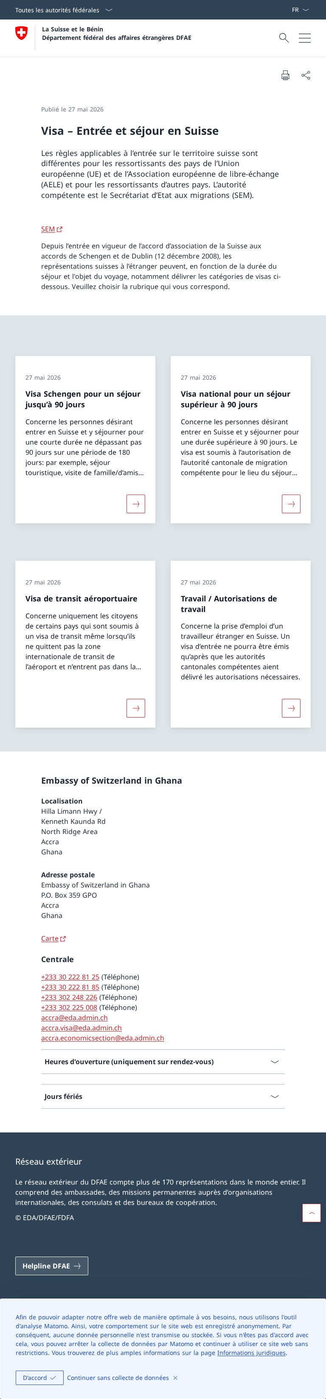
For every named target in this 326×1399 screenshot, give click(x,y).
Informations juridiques (251, 1353)
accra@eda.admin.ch (74, 1017)
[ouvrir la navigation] (305, 38)
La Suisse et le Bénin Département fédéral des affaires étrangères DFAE (116, 33)
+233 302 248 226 (69, 997)
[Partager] (305, 75)
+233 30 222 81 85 (70, 987)
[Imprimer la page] (285, 75)
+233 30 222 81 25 (70, 977)
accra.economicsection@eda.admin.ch (102, 1038)
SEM (48, 229)
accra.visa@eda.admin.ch (81, 1027)
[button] (311, 1213)
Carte (50, 938)
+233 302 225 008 (69, 1007)
